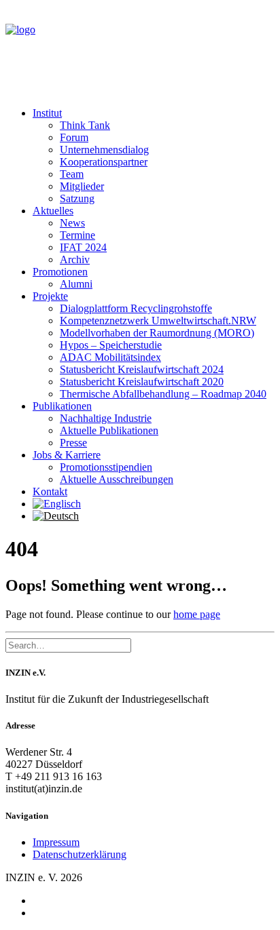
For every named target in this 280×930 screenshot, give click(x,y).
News (72, 223)
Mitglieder (82, 186)
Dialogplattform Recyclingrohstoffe (136, 308)
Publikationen (62, 406)
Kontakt (50, 491)
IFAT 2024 (83, 247)
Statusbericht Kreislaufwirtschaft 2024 (142, 369)
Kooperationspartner (103, 162)
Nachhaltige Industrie (106, 418)
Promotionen (60, 271)
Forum (74, 137)
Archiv (75, 259)
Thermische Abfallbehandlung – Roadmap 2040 (163, 394)
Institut (47, 113)
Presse (73, 442)
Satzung (77, 198)
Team (72, 174)
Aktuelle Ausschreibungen (116, 479)
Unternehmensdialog (104, 149)
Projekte (50, 296)
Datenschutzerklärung (79, 854)
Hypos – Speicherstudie (111, 345)
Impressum (56, 842)
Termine (77, 235)
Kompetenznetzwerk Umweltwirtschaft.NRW (158, 320)
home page (196, 614)
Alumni (76, 284)
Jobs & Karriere (67, 455)
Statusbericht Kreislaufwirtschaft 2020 (142, 381)
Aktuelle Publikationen (109, 430)
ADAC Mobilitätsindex (110, 357)
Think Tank (85, 125)
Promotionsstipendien (106, 467)
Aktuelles (53, 210)
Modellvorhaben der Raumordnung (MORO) (157, 332)
